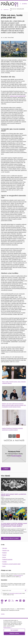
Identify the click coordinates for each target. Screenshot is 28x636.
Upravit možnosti (7, 627)
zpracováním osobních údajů (15, 593)
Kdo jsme (4, 548)
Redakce (4, 552)
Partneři (4, 555)
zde (20, 576)
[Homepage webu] (9, 3)
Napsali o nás (5, 550)
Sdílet (6, 468)
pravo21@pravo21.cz (18, 575)
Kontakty (4, 561)
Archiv (3, 566)
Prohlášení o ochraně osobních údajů (11, 564)
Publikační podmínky (7, 559)
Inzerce (4, 557)
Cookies (2, 613)
